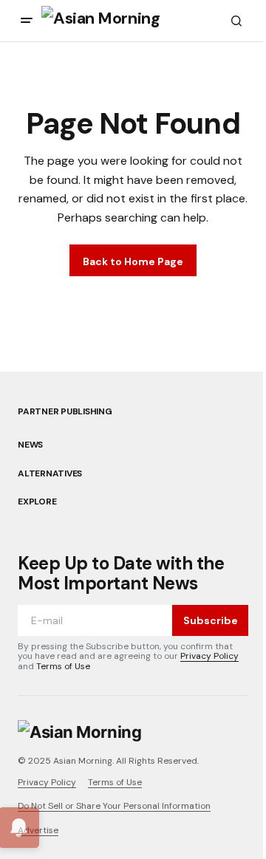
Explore (37, 501)
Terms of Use (63, 666)
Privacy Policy (209, 656)
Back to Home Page (133, 261)
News (30, 444)
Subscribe (210, 620)
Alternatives (50, 473)
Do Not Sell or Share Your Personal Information (114, 806)
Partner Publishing (65, 411)
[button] (26, 21)
